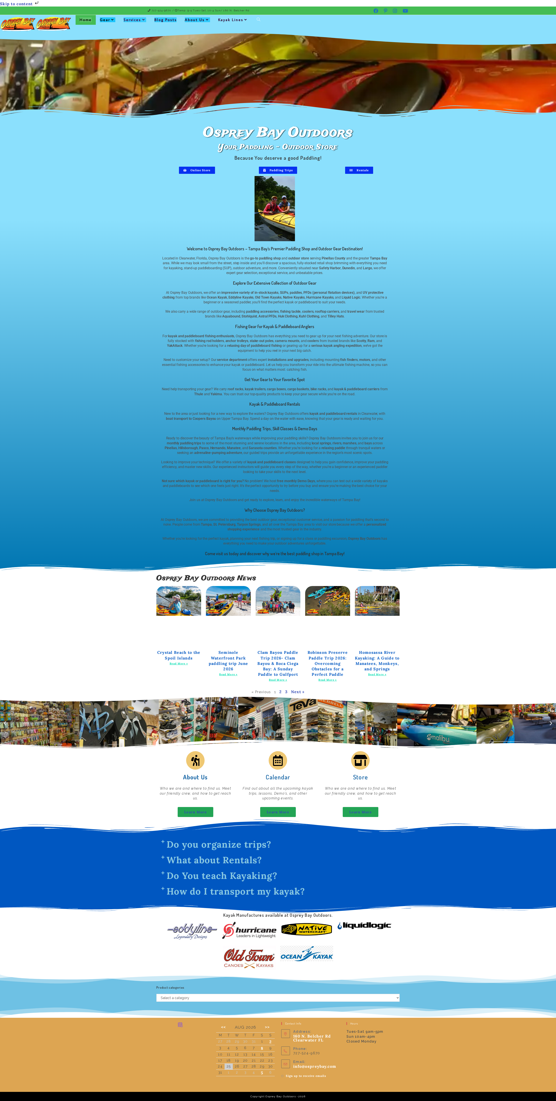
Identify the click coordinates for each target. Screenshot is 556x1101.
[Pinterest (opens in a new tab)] (385, 10)
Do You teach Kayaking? (222, 876)
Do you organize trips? (219, 844)
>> (267, 1027)
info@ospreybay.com (314, 1066)
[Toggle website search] (259, 20)
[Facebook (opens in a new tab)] (376, 10)
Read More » (179, 663)
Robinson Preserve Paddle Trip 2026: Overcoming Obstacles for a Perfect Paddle (328, 663)
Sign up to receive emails (306, 1076)
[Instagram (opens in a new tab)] (395, 10)
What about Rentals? (214, 860)
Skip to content (17, 3)
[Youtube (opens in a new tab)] (404, 10)
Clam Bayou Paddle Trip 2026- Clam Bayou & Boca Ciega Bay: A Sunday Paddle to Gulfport (277, 663)
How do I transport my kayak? (236, 891)
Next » (298, 691)
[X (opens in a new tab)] (366, 10)
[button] (5, 723)
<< (223, 1027)
